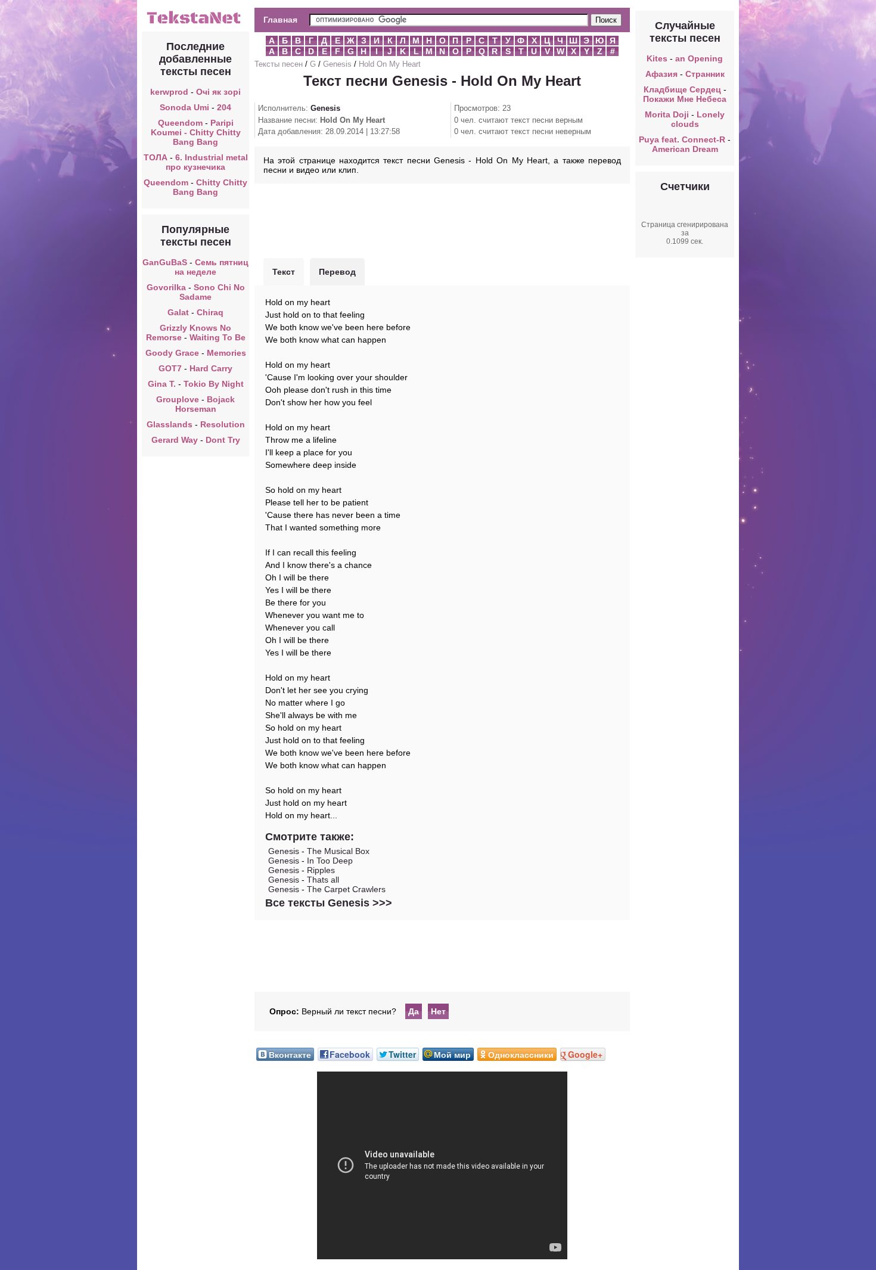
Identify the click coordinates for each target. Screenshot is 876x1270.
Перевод (337, 272)
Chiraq (210, 312)
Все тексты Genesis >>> (328, 903)
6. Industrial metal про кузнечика (207, 162)
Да (413, 1011)
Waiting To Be (218, 337)
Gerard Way (174, 440)
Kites (657, 58)
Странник (705, 74)
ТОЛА (155, 157)
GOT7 (171, 368)
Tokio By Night (214, 384)
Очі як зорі (218, 92)
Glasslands (169, 424)
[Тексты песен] (195, 22)
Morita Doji (667, 114)
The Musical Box (338, 851)
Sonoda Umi (184, 107)
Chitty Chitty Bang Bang (210, 187)
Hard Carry (211, 368)
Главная (280, 19)
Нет (438, 1011)
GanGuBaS (164, 262)
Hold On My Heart (390, 64)
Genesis (337, 64)
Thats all (323, 879)
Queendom (180, 123)
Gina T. (162, 384)
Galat (178, 312)
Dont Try (223, 440)
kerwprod (169, 92)
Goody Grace (172, 353)
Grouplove (177, 399)
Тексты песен (278, 64)
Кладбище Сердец (682, 89)
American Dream (685, 149)
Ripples (321, 870)
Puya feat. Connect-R (682, 139)
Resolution (222, 424)
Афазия (661, 74)
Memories (226, 353)
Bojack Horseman (205, 404)
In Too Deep (330, 860)
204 (224, 107)
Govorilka (166, 287)
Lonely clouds (698, 119)
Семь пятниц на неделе (211, 267)
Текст (283, 272)
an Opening (699, 58)
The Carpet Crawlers (346, 889)
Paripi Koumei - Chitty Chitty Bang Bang (196, 132)
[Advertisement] (442, 219)
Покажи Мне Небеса (684, 99)
